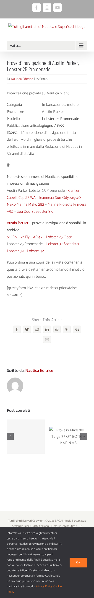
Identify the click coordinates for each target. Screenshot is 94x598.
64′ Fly (12, 237)
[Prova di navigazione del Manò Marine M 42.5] (26, 436)
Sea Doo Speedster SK (35, 211)
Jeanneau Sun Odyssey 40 (60, 197)
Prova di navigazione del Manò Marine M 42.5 (25, 425)
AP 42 (37, 237)
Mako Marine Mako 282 (25, 204)
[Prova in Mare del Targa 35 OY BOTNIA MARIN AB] (68, 436)
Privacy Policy (44, 586)
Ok (78, 562)
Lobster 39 (15, 251)
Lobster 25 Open (59, 237)
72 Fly (25, 237)
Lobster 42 (35, 251)
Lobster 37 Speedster (63, 244)
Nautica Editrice (22, 79)
